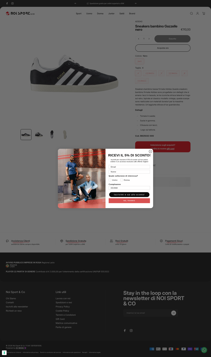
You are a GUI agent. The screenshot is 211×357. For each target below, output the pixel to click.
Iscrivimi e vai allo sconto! (129, 194)
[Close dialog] (150, 151)
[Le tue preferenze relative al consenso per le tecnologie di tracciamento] (4, 352)
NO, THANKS (129, 201)
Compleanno (115, 184)
